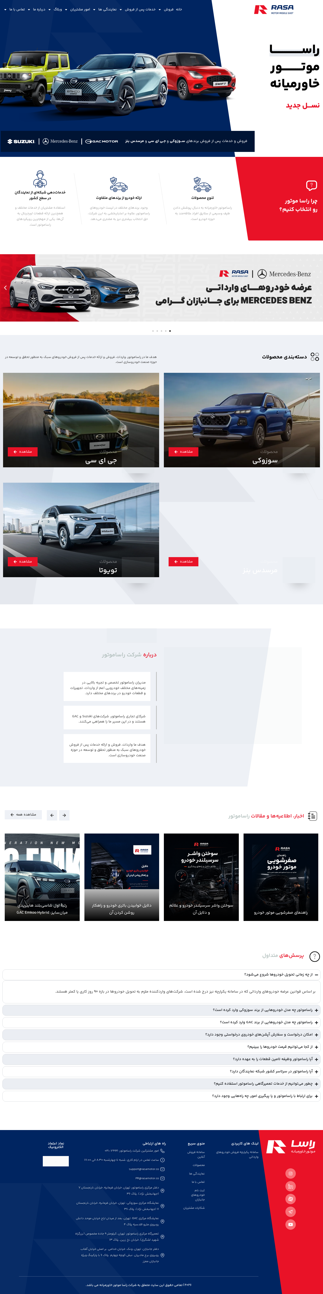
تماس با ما (17, 9)
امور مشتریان (80, 9)
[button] (318, 288)
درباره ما (39, 9)
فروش (169, 9)
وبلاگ (58, 9)
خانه (179, 9)
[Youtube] (290, 1224)
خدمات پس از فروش (140, 9)
